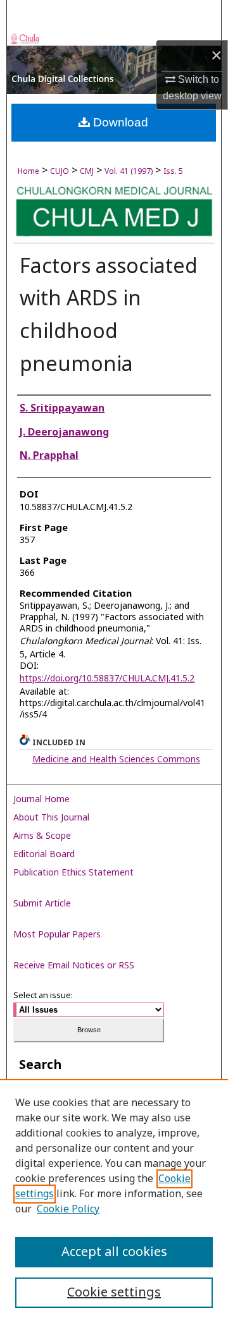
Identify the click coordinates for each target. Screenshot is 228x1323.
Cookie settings (114, 1292)
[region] (114, 1201)
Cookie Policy (68, 1209)
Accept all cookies (114, 1252)
